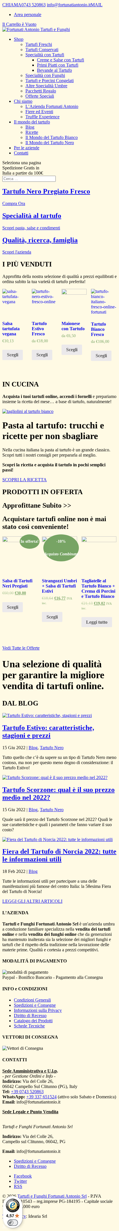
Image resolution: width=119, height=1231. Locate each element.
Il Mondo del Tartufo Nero (49, 142)
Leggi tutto (96, 622)
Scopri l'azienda (16, 252)
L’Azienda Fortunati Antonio (51, 106)
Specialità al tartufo (31, 215)
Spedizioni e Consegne (35, 1005)
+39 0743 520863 (27, 1091)
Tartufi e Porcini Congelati (49, 80)
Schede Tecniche (29, 1025)
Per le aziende (26, 147)
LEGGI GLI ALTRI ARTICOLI (32, 901)
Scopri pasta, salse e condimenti (31, 227)
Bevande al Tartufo (54, 70)
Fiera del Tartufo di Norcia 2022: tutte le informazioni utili (59, 855)
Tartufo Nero (52, 747)
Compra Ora (13, 203)
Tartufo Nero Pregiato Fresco (46, 191)
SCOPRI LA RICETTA (24, 479)
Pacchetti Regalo (40, 90)
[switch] (13, 1223)
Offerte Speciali (39, 96)
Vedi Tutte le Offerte (21, 648)
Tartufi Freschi (38, 44)
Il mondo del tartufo (32, 121)
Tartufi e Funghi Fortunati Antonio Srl (52, 1196)
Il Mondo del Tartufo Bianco (51, 137)
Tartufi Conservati (41, 49)
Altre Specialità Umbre (46, 85)
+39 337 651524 (41, 1096)
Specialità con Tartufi (44, 54)
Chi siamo (23, 101)
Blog (29, 127)
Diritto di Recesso (30, 1015)
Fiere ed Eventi (39, 111)
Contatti (21, 152)
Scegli (12, 354)
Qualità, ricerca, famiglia (40, 240)
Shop (18, 39)
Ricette (31, 132)
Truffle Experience (42, 116)
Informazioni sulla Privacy (38, 1010)
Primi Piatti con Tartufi (57, 65)
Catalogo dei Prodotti (33, 1020)
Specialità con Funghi (45, 75)
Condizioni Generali (32, 1000)
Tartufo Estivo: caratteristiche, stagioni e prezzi (48, 731)
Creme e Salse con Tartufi (60, 59)
